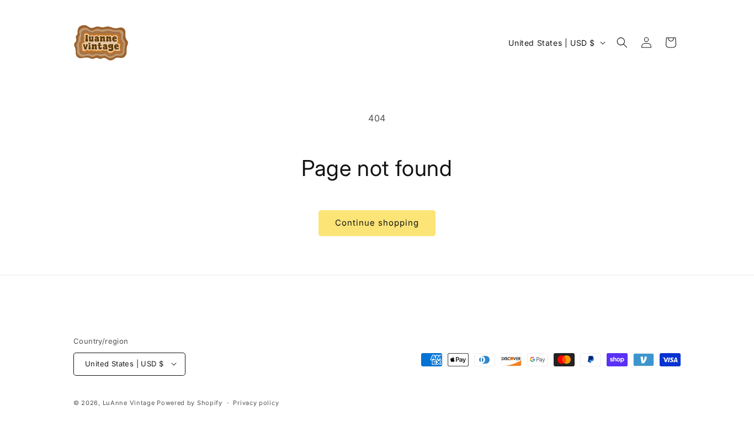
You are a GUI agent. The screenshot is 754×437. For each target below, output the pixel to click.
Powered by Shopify (189, 402)
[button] (622, 42)
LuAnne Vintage (129, 402)
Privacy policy (256, 402)
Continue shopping (377, 222)
